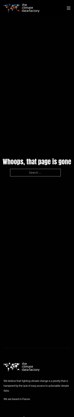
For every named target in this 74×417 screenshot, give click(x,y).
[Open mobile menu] (68, 8)
